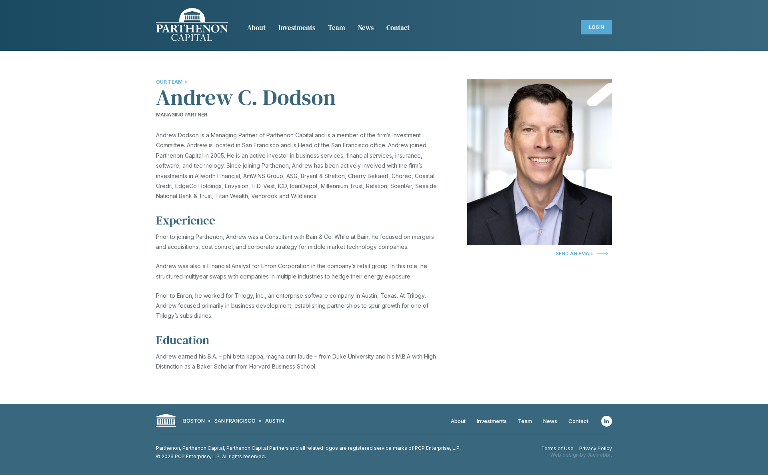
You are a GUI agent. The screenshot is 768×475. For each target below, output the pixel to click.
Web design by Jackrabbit (581, 455)
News (366, 27)
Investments (296, 27)
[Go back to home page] (166, 421)
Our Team (169, 82)
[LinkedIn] (606, 421)
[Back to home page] (192, 25)
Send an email (574, 254)
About (256, 27)
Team (336, 27)
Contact (398, 27)
